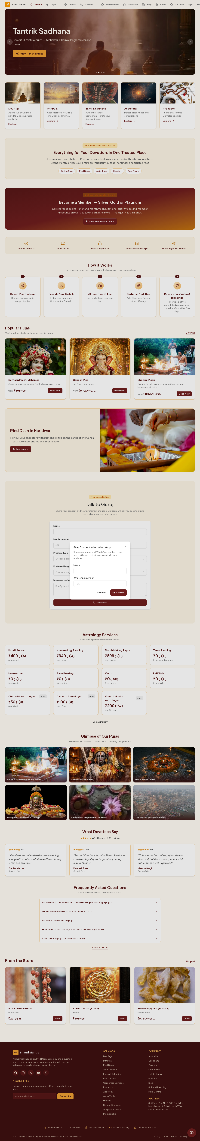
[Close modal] (125, 546)
